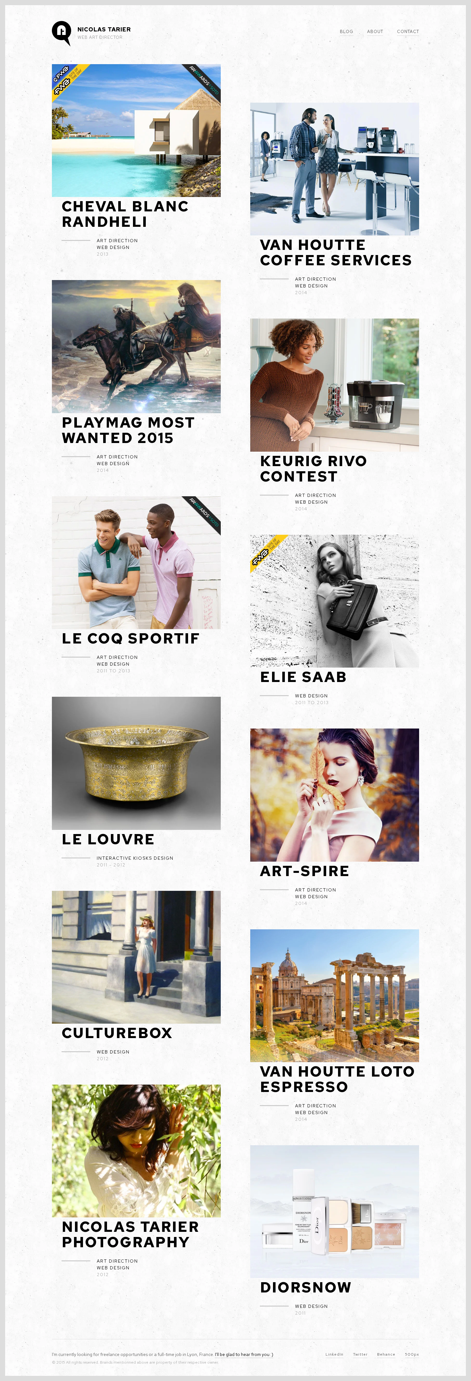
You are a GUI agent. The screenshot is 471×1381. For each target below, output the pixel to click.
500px (412, 1354)
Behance (386, 1354)
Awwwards (20, 20)
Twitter (360, 1354)
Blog (346, 31)
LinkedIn (334, 1354)
